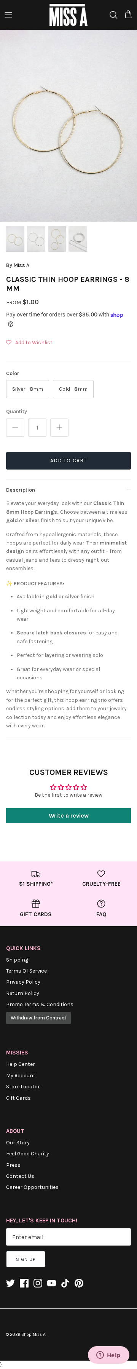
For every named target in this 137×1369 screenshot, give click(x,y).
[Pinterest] (79, 1283)
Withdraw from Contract (38, 1018)
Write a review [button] (69, 815)
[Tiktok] (65, 1283)
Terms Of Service (26, 971)
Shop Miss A (33, 1334)
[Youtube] (51, 1283)
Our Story (18, 1142)
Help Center (20, 1064)
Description (20, 490)
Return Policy (22, 993)
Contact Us (20, 1176)
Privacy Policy (23, 982)
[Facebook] (24, 1283)
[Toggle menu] (8, 14)
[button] (29, 342)
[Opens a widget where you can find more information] (108, 1355)
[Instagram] (37, 1283)
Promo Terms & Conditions (39, 1004)
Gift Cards (18, 1098)
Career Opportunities (32, 1187)
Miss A (21, 265)
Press (13, 1165)
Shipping (17, 960)
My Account (20, 1075)
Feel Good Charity (27, 1153)
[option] (68, 126)
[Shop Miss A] (68, 15)
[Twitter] (10, 1283)
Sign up (25, 1259)
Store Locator (23, 1086)
